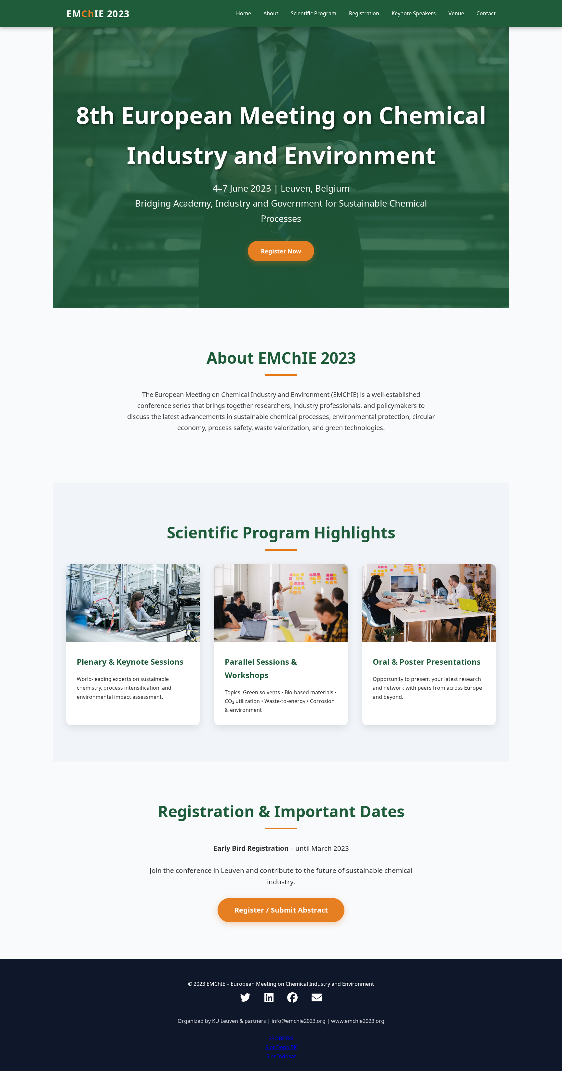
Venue (456, 13)
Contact (486, 13)
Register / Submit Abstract (281, 910)
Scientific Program (313, 13)
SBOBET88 (281, 1038)
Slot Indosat (281, 1056)
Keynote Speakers (414, 13)
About (270, 13)
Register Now (281, 251)
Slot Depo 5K (281, 1047)
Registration (364, 13)
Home (243, 13)
